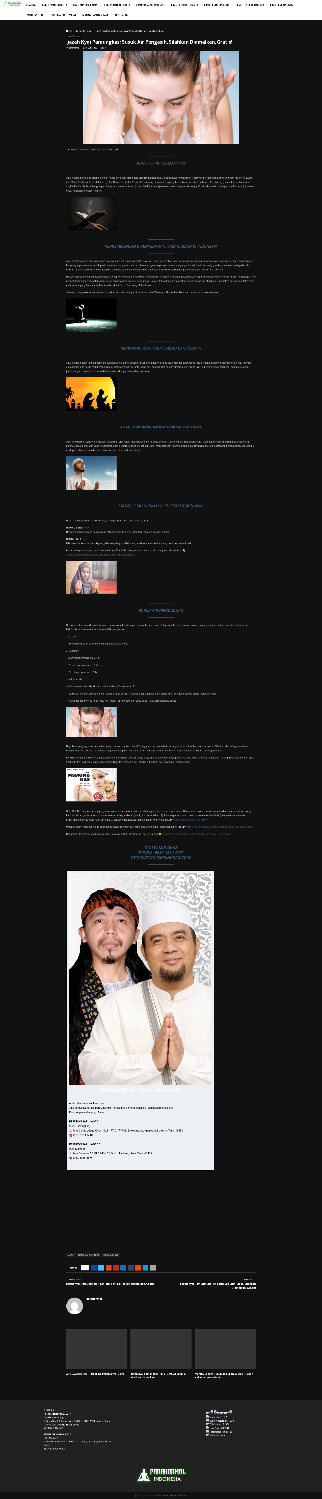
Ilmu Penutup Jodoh (217, 5)
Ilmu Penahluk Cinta (117, 5)
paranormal (74, 48)
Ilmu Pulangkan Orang (150, 5)
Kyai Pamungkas (110, 1255)
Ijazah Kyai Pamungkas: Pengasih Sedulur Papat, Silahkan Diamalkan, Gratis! (218, 1285)
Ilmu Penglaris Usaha (250, 5)
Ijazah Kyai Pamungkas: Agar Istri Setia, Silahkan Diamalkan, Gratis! (110, 1283)
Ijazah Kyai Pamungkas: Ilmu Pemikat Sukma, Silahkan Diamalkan (157, 1376)
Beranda (30, 5)
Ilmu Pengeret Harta (184, 5)
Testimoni (121, 15)
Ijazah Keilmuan (73, 36)
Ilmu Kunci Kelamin (85, 5)
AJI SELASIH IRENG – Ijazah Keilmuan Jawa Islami (95, 1374)
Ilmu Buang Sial (35, 15)
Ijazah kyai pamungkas (88, 1255)
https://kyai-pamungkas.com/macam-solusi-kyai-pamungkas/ (220, 826)
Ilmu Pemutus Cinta (54, 5)
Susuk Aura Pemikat (63, 15)
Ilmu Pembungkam (281, 5)
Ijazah (71, 1255)
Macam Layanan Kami (95, 15)
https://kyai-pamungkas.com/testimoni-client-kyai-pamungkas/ (197, 834)
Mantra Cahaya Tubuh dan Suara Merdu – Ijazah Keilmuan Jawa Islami (224, 1376)
